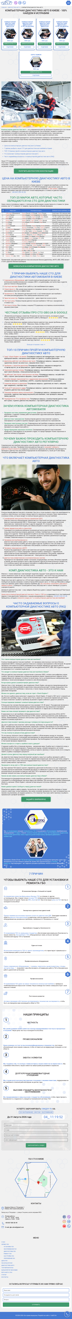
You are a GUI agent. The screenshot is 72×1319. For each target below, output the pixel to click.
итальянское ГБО (30, 831)
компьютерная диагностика (37, 833)
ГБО (22, 860)
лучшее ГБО (33, 898)
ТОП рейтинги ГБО (7, 1267)
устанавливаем (12, 831)
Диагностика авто (7, 1265)
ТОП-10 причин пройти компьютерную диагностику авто (24, 151)
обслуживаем (51, 831)
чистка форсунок (53, 833)
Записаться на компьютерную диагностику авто (36, 266)
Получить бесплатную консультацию (36, 171)
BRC (29, 900)
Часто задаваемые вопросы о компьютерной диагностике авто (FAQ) (29, 156)
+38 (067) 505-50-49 (19, 192)
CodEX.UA (53, 1315)
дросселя (64, 833)
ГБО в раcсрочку (6, 1263)
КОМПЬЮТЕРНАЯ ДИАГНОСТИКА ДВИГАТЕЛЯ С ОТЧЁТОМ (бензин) (27, 24)
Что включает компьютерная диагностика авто (21, 154)
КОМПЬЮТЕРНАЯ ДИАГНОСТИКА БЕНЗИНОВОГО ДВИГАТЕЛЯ (10, 24)
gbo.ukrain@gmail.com (17, 1227)
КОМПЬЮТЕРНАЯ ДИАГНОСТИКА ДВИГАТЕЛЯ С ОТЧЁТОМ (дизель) (62, 24)
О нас (3, 1242)
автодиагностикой (32, 860)
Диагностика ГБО (10, 1251)
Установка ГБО (9, 1246)
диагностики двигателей (18, 917)
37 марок (17, 833)
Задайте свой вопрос (36, 799)
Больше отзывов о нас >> (36, 344)
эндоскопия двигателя (12, 834)
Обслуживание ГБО (10, 1249)
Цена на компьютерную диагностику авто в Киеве (22, 146)
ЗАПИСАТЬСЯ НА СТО (10, 43)
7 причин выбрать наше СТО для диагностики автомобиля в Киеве (28, 148)
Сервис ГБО (5, 1244)
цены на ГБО (56, 900)
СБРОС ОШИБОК (36, 54)
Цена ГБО (4, 1260)
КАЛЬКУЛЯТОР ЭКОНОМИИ (9, 1270)
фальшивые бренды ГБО (31, 896)
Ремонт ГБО (8, 1253)
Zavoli (34, 900)
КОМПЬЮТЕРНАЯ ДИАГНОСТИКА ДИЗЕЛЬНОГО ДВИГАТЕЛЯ (44, 24)
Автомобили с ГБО (22, 935)
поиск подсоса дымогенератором (32, 834)
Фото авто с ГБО (6, 1272)
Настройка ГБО (9, 1256)
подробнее (10, 47)
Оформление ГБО (9, 1258)
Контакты (4, 1277)
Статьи (3, 1274)
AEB (38, 900)
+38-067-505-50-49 (11, 1222)
